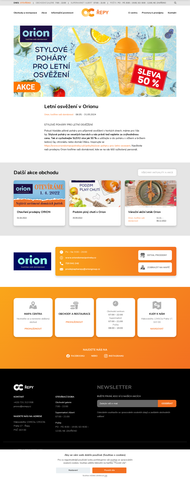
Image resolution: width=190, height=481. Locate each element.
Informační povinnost (62, 12)
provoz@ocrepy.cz (22, 406)
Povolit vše (109, 470)
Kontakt (172, 12)
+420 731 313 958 (23, 402)
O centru (132, 12)
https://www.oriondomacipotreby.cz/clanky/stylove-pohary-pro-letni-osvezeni (87, 145)
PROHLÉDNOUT (33, 328)
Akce (44, 12)
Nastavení (73, 470)
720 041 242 (72, 263)
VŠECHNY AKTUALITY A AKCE (157, 172)
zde (105, 475)
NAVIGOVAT (156, 328)
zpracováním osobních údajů (134, 412)
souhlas (113, 459)
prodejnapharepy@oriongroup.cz (82, 269)
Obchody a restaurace (25, 12)
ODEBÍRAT (167, 403)
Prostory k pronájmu (152, 12)
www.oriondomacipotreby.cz (80, 257)
